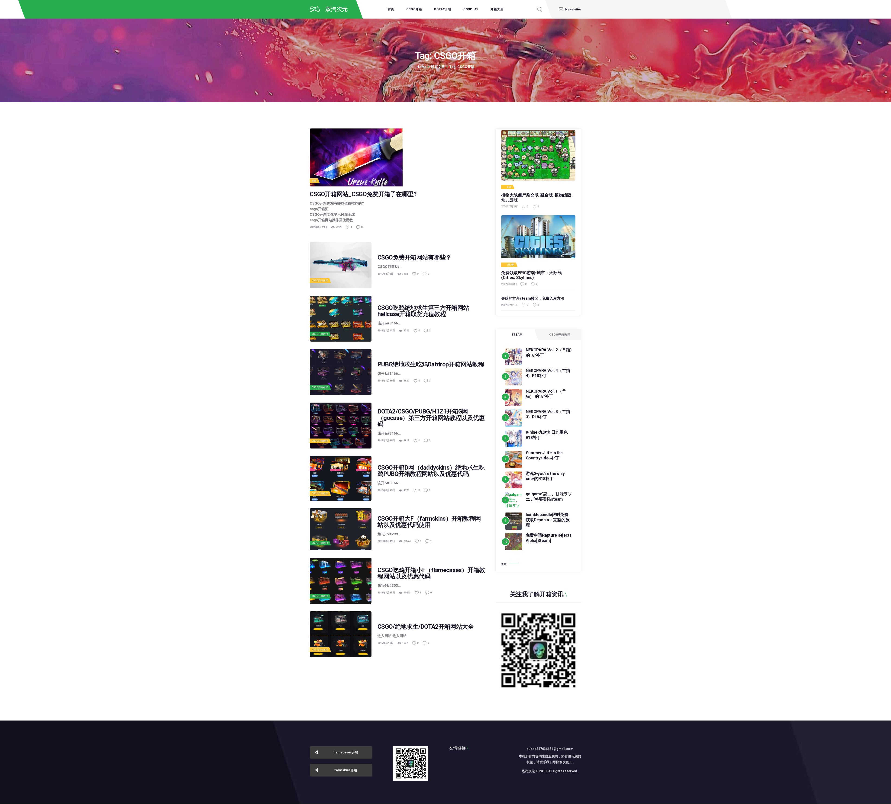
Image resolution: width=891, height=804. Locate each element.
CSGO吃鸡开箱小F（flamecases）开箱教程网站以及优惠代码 (431, 573)
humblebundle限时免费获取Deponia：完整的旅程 (548, 519)
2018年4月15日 (386, 592)
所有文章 (438, 67)
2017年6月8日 (386, 642)
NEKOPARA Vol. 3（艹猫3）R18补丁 (548, 414)
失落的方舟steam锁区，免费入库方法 (532, 298)
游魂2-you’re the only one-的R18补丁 (545, 476)
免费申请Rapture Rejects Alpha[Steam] (548, 538)
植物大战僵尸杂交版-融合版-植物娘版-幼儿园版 (537, 197)
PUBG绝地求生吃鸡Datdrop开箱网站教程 (431, 364)
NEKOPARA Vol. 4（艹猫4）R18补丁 (548, 373)
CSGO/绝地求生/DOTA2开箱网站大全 (426, 627)
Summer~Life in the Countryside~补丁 (544, 455)
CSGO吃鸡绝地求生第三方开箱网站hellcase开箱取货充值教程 (423, 311)
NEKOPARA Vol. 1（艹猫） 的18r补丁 (546, 394)
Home (421, 67)
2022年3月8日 (509, 284)
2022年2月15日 (510, 305)
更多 (504, 564)
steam (510, 265)
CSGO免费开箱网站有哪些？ (414, 257)
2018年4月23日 (386, 330)
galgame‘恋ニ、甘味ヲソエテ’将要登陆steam (549, 496)
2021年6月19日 (318, 227)
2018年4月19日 (386, 380)
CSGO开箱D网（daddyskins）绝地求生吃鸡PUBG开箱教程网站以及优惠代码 (431, 470)
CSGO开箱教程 (320, 280)
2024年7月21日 (510, 206)
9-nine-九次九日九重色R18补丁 (547, 435)
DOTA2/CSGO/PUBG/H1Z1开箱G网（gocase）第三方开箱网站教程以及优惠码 (431, 417)
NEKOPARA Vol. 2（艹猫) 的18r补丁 (549, 352)
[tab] (517, 334)
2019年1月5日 (386, 273)
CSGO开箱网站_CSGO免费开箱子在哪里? (363, 194)
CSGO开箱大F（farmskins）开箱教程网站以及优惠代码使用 (429, 522)
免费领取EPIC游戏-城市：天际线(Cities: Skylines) (531, 275)
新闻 (314, 180)
